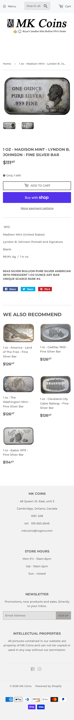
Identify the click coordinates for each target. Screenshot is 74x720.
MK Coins (25, 686)
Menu (12, 6)
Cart (67, 6)
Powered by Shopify (48, 686)
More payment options (37, 208)
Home (7, 63)
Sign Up (63, 615)
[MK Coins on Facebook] (33, 669)
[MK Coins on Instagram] (39, 669)
